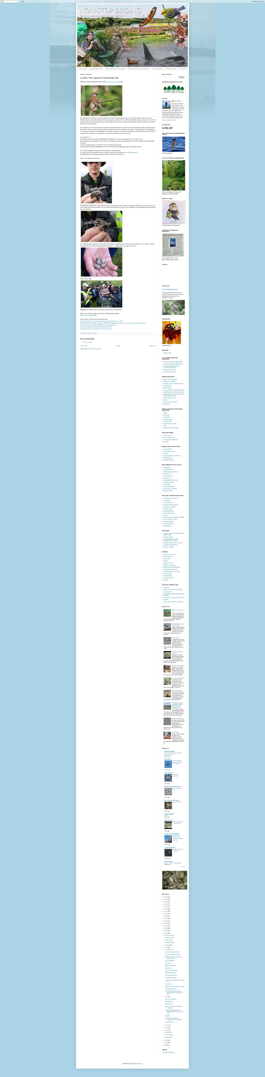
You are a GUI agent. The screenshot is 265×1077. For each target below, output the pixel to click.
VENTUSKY (167, 559)
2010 (165, 1040)
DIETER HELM (168, 458)
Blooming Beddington (171, 975)
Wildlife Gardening (170, 965)
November (168, 938)
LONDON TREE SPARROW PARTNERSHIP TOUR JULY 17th (174, 993)
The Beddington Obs (171, 989)
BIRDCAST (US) (168, 563)
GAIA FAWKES (168, 449)
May (166, 1027)
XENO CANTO (168, 435)
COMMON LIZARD (170, 973)
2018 (165, 916)
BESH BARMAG (168, 491)
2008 (165, 1045)
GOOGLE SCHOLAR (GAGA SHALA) (174, 597)
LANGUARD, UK (168, 476)
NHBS (165, 400)
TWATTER (166, 587)
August (167, 945)
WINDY (166, 561)
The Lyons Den (168, 772)
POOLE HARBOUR (169, 486)
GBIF (165, 425)
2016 (165, 921)
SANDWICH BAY (168, 469)
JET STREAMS (168, 573)
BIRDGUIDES (167, 353)
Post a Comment (87, 342)
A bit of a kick (175, 638)
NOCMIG (166, 442)
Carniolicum (167, 759)
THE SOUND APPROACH (171, 439)
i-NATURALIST (168, 421)
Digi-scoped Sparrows (171, 970)
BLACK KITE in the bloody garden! (174, 986)
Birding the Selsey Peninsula (172, 786)
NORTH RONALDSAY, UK (171, 472)
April (166, 1030)
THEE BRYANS (158, 69)
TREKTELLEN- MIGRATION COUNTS (174, 392)
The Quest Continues (171, 977)
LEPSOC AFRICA (168, 521)
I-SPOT (166, 515)
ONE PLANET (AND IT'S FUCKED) (173, 602)
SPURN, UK (167, 474)
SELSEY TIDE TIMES (170, 369)
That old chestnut (177, 802)
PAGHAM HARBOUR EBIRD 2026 (173, 364)
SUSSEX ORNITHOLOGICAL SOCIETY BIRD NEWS (172, 366)
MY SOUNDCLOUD (169, 437)
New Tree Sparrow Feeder (172, 954)
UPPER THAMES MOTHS (171, 505)
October (167, 940)
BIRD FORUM (167, 388)
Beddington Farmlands (170, 372)
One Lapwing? (169, 949)
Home (118, 346)
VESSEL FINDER (168, 547)
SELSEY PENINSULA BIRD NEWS (173, 362)
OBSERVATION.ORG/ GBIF (171, 428)
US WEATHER (168, 576)
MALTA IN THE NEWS (178, 665)
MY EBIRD (182, 69)
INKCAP (166, 453)
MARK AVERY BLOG (169, 451)
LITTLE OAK (83, 69)
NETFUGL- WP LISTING (170, 402)
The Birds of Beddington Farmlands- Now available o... (174, 1019)
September (168, 942)
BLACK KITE (168, 984)
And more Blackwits (170, 999)
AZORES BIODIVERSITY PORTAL (173, 543)
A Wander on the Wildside (171, 834)
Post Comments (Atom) (94, 349)
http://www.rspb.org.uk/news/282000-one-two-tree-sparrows (97, 325)
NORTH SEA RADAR (169, 565)
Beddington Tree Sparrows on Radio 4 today (173, 957)
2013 (165, 928)
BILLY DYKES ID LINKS (170, 519)
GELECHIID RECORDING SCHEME (174, 517)
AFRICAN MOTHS (169, 524)
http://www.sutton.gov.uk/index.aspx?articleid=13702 (96, 327)
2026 (165, 897)
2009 (165, 1042)
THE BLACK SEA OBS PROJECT (139, 69)
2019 (165, 914)
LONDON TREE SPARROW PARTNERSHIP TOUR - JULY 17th (174, 1012)
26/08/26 (166, 815)
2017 (165, 918)
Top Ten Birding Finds (170, 289)
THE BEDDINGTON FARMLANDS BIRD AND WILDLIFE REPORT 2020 (177, 705)
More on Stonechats (177, 718)
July (166, 947)
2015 (165, 923)
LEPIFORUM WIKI (169, 511)
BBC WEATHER (168, 556)
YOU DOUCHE (168, 592)
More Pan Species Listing (172, 952)
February (168, 1035)
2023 (165, 904)
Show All (183, 866)
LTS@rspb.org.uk (132, 152)
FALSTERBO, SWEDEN (170, 488)
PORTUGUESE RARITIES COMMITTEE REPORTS (171, 539)
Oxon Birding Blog (169, 751)
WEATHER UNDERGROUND (172, 567)
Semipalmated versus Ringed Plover (178, 624)
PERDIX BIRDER (169, 814)
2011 (165, 933)
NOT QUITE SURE (169, 578)
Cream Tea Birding (169, 847)
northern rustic (168, 820)
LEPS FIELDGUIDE (169, 513)
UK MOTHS (167, 500)
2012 (165, 930)
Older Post (152, 346)
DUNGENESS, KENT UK (171, 480)
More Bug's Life (169, 1022)
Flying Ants (168, 963)
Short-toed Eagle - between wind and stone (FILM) (177, 762)
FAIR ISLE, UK (168, 478)
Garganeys (168, 968)
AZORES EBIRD (168, 537)
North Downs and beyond (171, 800)
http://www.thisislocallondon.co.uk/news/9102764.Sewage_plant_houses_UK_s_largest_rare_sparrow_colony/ (113, 323)
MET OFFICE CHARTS (170, 554)
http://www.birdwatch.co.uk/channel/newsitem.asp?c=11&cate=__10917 (101, 321)
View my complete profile (169, 120)
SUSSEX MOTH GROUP (170, 498)
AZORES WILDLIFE (96, 69)
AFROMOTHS (167, 526)
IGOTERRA (167, 417)
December (168, 935)
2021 (165, 909)
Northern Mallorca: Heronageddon (172, 863)
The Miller (168, 996)
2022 (165, 906)
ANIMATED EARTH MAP (170, 569)
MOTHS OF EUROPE (170, 507)
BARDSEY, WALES (169, 482)
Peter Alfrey (177, 101)
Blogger (140, 1063)
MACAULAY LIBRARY (170, 381)
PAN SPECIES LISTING (170, 423)
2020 (165, 911)
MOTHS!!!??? (169, 1004)
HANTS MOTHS (168, 502)
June (166, 1025)
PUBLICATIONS (171, 69)
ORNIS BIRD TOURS (169, 398)
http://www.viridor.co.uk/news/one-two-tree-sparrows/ (96, 329)
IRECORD (166, 415)
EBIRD (165, 413)
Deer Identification (177, 690)
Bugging (167, 1015)
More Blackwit (169, 1001)
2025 (165, 899)
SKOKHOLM (167, 484)
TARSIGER (167, 404)
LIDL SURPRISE (170, 960)
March (167, 1032)
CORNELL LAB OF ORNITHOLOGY (174, 383)
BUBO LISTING (168, 419)
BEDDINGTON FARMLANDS (115, 69)
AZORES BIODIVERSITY (171, 545)
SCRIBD (166, 599)
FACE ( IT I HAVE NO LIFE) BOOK (173, 589)
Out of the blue (168, 861)
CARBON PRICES (169, 460)
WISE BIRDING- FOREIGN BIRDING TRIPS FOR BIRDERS (174, 394)
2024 (165, 901)
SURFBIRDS (167, 386)
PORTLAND (167, 467)
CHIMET (166, 580)
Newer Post (84, 346)
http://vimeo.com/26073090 (115, 82)
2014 (165, 926)
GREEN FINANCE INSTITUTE (172, 456)
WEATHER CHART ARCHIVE (172, 571)
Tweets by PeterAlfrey (168, 1052)
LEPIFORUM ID (168, 509)
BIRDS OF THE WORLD (170, 379)
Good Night (175, 732)
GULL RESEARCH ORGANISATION (174, 390)
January (167, 1037)
